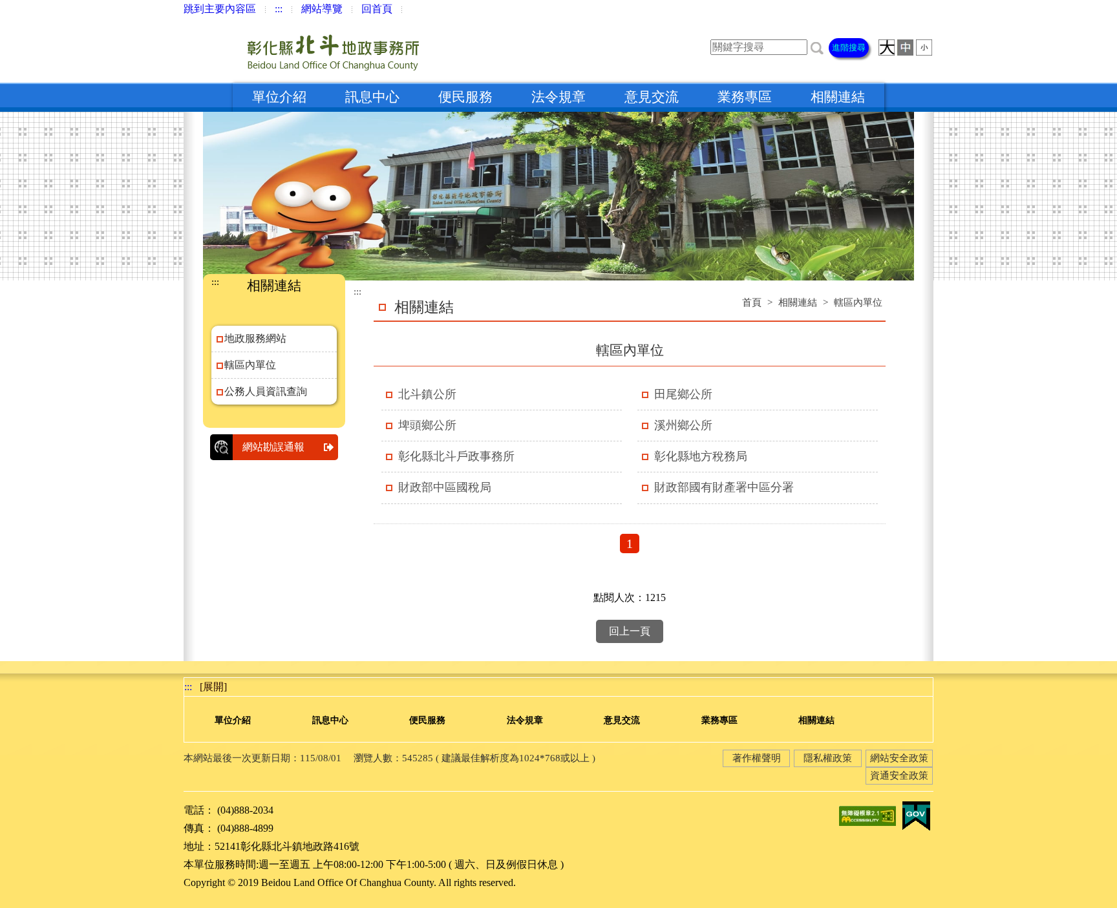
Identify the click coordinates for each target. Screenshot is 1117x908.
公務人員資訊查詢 (265, 391)
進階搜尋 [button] (849, 47)
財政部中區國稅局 (444, 487)
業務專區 (745, 97)
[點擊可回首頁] (306, 50)
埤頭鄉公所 (427, 425)
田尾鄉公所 (683, 394)
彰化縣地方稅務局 (700, 456)
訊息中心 (372, 97)
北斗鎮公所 (427, 394)
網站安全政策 (899, 758)
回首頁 (376, 9)
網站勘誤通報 (273, 447)
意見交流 (651, 97)
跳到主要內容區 (220, 9)
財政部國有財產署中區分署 (724, 487)
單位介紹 (279, 97)
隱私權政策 (827, 758)
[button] (817, 47)
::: (278, 9)
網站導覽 (322, 9)
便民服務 (465, 97)
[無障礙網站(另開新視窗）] (867, 815)
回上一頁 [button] (629, 631)
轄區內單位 (250, 365)
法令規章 (558, 97)
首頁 (751, 302)
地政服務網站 (255, 338)
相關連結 (838, 97)
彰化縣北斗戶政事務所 (456, 456)
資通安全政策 (899, 775)
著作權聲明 (756, 758)
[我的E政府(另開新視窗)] (916, 815)
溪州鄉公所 (683, 425)
